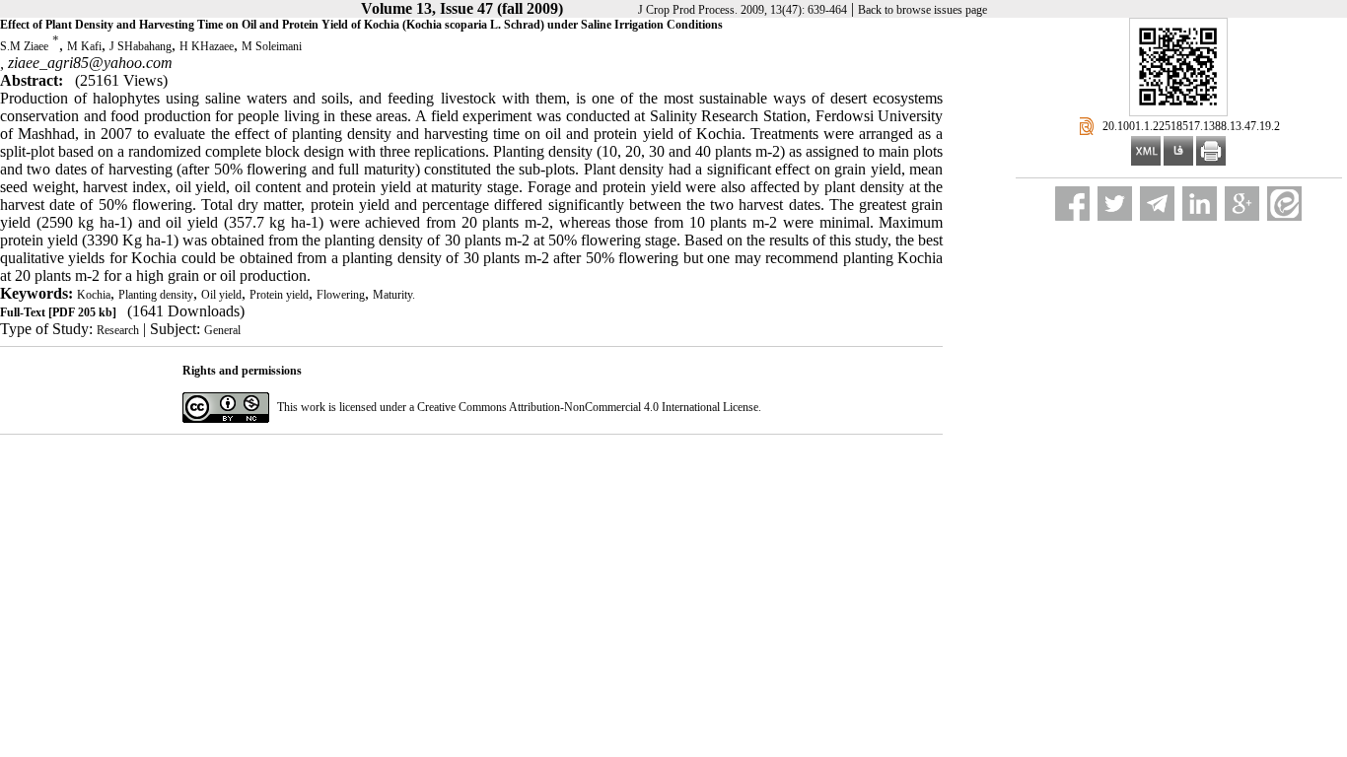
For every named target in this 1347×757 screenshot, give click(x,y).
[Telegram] (1157, 203)
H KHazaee (206, 46)
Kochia (93, 295)
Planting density (155, 295)
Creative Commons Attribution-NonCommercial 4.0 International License (587, 407)
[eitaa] (1284, 203)
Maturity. (394, 295)
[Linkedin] (1199, 203)
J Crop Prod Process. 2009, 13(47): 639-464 (742, 10)
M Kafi (84, 46)
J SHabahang (140, 46)
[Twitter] (1115, 203)
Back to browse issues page (922, 10)
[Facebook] (1072, 203)
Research (118, 330)
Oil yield (221, 295)
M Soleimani (272, 46)
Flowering (341, 295)
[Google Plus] (1242, 203)
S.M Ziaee (24, 46)
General (222, 330)
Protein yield (279, 295)
